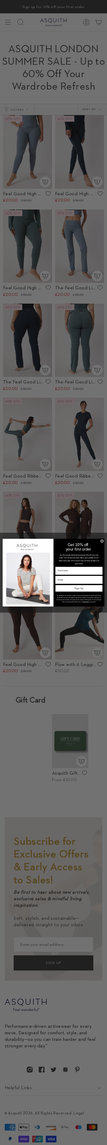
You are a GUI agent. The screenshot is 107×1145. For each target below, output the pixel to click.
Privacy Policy (86, 601)
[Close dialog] (102, 541)
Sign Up (79, 588)
